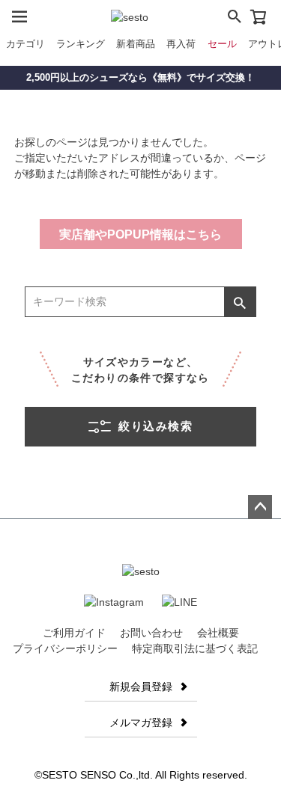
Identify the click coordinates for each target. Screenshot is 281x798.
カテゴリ (25, 43)
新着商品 (135, 43)
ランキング (80, 43)
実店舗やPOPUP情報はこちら (140, 234)
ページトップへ (260, 507)
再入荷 (181, 43)
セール (222, 43)
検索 (240, 302)
